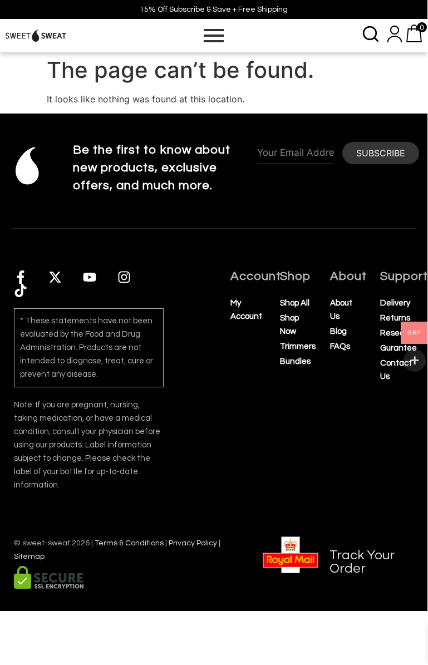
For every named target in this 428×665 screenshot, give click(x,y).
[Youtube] (89, 277)
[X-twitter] (55, 277)
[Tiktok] (20, 290)
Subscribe (380, 153)
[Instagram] (124, 277)
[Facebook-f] (20, 277)
